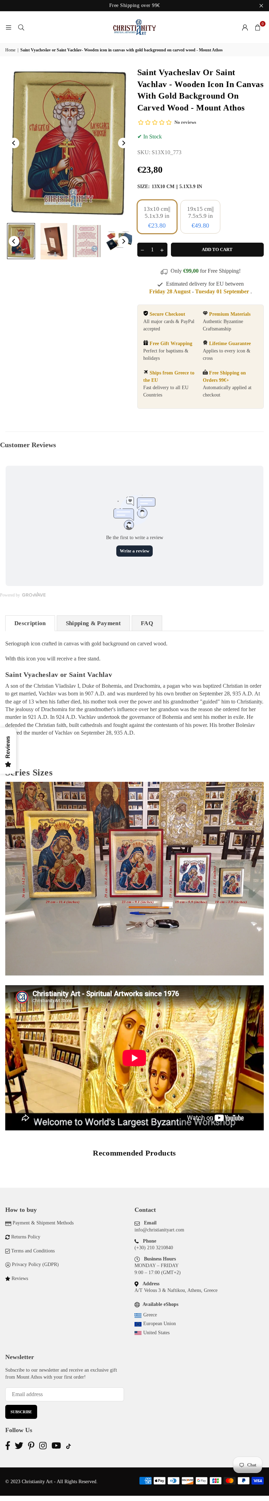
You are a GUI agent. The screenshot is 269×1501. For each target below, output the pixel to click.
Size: (169, 186)
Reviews (20, 1278)
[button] (257, 27)
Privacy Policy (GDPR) (35, 1264)
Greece (150, 1314)
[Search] (21, 27)
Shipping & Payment (93, 623)
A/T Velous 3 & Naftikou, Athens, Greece (176, 1290)
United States (156, 1332)
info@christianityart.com (159, 1229)
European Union (159, 1323)
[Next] (123, 143)
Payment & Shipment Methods (43, 1222)
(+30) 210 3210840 (153, 1247)
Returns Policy (25, 1236)
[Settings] (245, 27)
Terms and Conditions (33, 1250)
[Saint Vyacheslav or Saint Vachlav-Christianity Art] (21, 241)
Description (30, 623)
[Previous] (14, 143)
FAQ (147, 623)
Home (10, 50)
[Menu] (8, 27)
